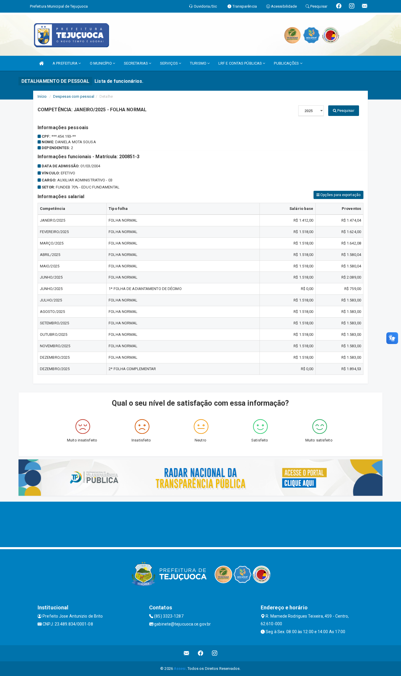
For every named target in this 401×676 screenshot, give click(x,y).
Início (42, 96)
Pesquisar (345, 110)
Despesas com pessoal (73, 96)
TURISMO (198, 63)
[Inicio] (41, 63)
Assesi (180, 668)
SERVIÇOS (169, 63)
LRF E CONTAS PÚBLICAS (240, 63)
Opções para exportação (339, 195)
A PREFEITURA (65, 63)
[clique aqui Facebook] (201, 653)
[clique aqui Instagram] (215, 653)
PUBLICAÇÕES (287, 63)
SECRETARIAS (136, 63)
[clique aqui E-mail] (186, 653)
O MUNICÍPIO (101, 63)
